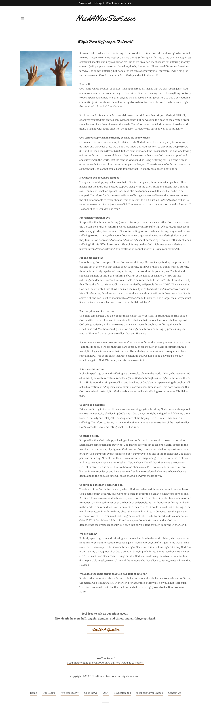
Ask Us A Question (105, 629)
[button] (23, 18)
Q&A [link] (105, 692)
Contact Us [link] (174, 692)
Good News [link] (90, 692)
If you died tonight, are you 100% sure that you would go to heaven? (105, 662)
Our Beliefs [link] (48, 692)
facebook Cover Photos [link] (149, 692)
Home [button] (33, 692)
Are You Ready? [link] (70, 692)
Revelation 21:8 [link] (122, 692)
